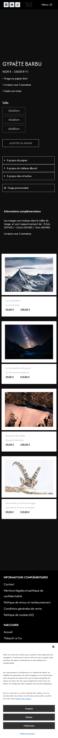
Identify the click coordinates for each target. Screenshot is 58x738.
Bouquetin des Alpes (15, 435)
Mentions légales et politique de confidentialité (23, 593)
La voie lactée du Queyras (18, 368)
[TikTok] (17, 4)
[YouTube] (11, 4)
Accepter (29, 708)
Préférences (29, 725)
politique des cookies (23, 698)
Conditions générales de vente (23, 609)
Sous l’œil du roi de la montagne (21, 503)
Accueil (8, 632)
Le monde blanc (13, 300)
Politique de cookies (27, 733)
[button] (53, 646)
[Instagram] (6, 4)
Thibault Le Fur (13, 638)
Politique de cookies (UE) (19, 615)
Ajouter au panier (20, 143)
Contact (9, 584)
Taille (5, 103)
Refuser (29, 717)
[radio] (14, 110)
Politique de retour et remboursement (27, 602)
